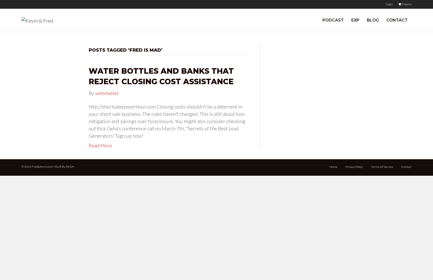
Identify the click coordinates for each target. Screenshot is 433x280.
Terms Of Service (382, 167)
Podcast (333, 20)
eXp (355, 20)
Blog (373, 20)
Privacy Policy (354, 167)
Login (389, 4)
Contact (397, 20)
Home (334, 167)
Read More (100, 145)
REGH (70, 166)
